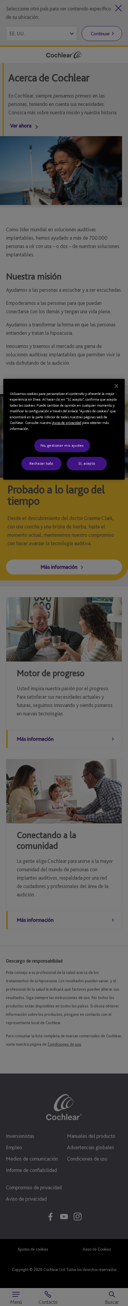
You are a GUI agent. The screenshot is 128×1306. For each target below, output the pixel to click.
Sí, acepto (86, 463)
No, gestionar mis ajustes (62, 445)
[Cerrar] (116, 386)
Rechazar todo (41, 463)
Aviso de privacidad (66, 422)
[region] (64, 429)
